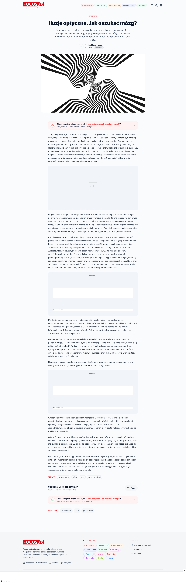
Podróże (89, 554)
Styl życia (90, 558)
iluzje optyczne (63, 477)
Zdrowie (142, 5)
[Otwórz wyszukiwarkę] (156, 5)
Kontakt (137, 553)
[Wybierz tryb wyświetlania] (152, 5)
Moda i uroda (129, 5)
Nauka (110, 558)
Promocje (111, 554)
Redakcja (138, 549)
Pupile (100, 558)
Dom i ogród (115, 5)
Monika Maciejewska (93, 45)
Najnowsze (88, 5)
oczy (82, 477)
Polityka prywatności (143, 545)
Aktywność (101, 5)
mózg (75, 477)
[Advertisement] (93, 293)
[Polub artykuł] (106, 47)
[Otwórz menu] (161, 5)
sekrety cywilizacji (94, 477)
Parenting (115, 550)
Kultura (100, 554)
